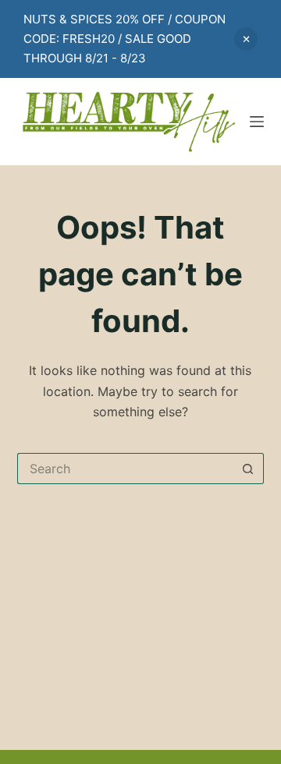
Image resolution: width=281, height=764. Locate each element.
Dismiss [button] (246, 39)
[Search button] (248, 468)
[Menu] (257, 122)
